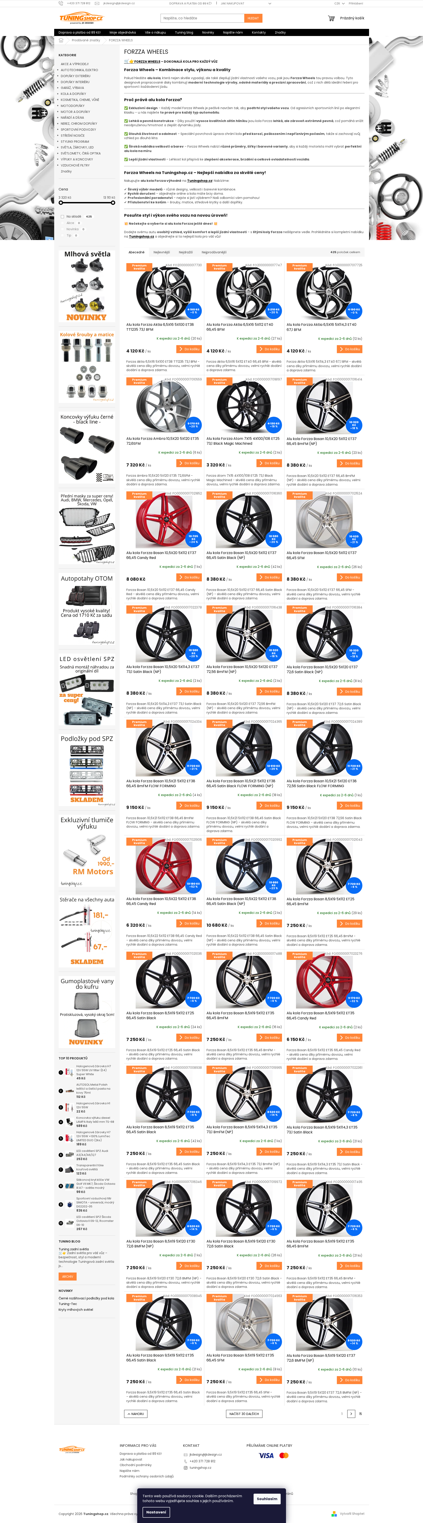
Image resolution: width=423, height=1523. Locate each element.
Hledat (253, 18)
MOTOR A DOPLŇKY (75, 112)
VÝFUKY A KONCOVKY (77, 159)
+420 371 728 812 (202, 1461)
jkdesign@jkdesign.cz (206, 1454)
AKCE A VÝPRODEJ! (75, 64)
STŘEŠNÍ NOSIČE (73, 135)
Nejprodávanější (214, 252)
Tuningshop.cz (199, 180)
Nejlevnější (162, 252)
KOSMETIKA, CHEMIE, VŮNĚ (80, 100)
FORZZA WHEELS (147, 61)
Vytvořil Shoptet (352, 1513)
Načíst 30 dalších (244, 1414)
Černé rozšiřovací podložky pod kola (86, 1298)
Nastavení (156, 1512)
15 (360, 1414)
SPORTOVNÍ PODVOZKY (78, 129)
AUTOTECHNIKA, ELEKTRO (79, 70)
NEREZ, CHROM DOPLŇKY (79, 123)
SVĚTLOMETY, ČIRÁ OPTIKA (81, 153)
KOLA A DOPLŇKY (73, 94)
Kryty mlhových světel (76, 1309)
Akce (73, 223)
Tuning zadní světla (74, 1249)
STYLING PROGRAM (75, 141)
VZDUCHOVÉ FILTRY (75, 165)
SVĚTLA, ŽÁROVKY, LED (77, 147)
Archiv (67, 1276)
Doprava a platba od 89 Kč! (190, 3)
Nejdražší (186, 252)
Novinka (75, 229)
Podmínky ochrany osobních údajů (147, 1476)
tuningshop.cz (200, 1467)
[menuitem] (79, 32)
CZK (337, 3)
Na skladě (79, 216)
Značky (66, 171)
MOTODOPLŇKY (73, 106)
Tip (72, 235)
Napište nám (129, 1471)
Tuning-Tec (68, 1304)
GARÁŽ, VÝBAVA (72, 88)
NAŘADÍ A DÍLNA (72, 117)
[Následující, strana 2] (351, 1414)
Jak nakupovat (232, 3)
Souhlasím (267, 1498)
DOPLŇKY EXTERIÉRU (75, 76)
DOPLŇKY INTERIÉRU (75, 82)
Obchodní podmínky (136, 1465)
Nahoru (137, 1414)
